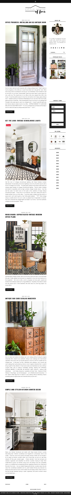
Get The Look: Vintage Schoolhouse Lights (23, 120)
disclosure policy (35, 489)
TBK (36, 493)
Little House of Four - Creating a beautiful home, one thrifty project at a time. (29, 492)
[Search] (64, 52)
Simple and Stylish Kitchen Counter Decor (23, 389)
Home (27, 484)
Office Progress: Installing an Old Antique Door (25, 22)
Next (45, 484)
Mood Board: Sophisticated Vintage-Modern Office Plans (23, 215)
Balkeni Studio (59, 492)
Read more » (9, 111)
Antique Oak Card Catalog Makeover (20, 298)
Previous (7, 484)
